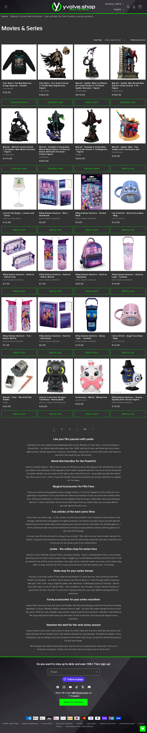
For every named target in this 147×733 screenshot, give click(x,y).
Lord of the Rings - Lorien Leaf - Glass (18, 214)
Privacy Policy (47, 723)
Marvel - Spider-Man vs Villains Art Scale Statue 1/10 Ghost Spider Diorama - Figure (91, 85)
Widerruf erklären (73, 702)
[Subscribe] (96, 672)
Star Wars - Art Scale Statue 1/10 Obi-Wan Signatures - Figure (53, 85)
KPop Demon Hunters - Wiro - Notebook (54, 214)
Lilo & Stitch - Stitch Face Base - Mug (127, 214)
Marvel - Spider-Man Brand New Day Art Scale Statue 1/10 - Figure (128, 85)
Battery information (108, 723)
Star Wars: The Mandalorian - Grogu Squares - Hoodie (18, 84)
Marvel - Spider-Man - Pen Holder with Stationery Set (126, 148)
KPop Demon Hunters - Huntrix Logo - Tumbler (127, 275)
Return (59, 726)
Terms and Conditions (64, 723)
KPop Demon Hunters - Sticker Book (91, 214)
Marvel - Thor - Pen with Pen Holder (17, 398)
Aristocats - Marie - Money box (91, 397)
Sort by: (98, 40)
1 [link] (54, 429)
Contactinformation (127, 723)
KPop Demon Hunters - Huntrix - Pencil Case (18, 275)
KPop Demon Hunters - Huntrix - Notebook (54, 337)
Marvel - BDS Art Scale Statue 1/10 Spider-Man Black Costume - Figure (19, 149)
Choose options (19, 102)
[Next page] (93, 429)
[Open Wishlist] (143, 729)
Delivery (80, 723)
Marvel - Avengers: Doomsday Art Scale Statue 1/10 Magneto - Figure (91, 149)
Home (4, 16)
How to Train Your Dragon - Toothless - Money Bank (53, 398)
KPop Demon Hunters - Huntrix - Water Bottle (54, 275)
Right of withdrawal (30, 723)
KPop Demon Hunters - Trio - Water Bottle (17, 337)
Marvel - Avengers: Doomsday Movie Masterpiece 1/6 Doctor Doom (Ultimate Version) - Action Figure (54, 150)
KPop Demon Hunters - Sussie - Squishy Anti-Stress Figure (127, 398)
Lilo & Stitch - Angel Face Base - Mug (127, 337)
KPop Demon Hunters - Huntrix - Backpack (91, 275)
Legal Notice (91, 723)
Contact (141, 723)
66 (85, 429)
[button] (6, 7)
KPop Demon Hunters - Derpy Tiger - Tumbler (90, 337)
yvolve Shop (14, 723)
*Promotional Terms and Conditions (79, 726)
